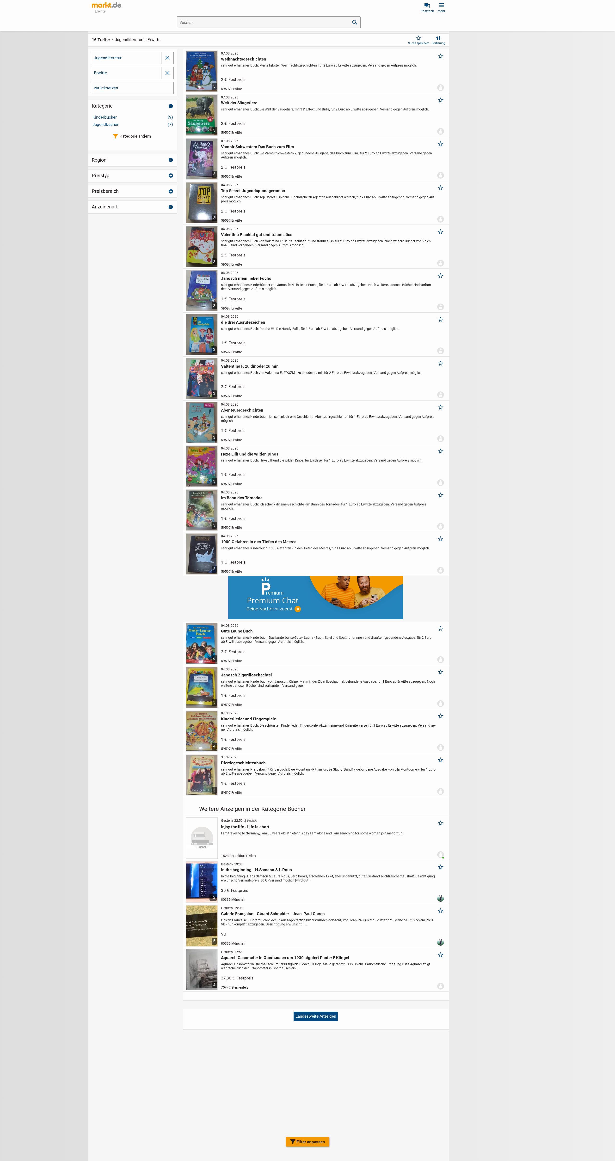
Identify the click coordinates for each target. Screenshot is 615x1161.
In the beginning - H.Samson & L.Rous (256, 869)
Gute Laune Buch (237, 631)
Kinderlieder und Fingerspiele (248, 719)
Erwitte (100, 72)
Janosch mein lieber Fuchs (246, 278)
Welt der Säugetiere (239, 102)
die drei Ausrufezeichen (243, 322)
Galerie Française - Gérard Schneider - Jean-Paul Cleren (273, 913)
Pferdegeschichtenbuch (243, 762)
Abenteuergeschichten (242, 410)
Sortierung (438, 43)
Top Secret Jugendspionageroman (253, 190)
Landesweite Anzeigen (315, 1016)
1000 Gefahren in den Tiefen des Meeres (258, 541)
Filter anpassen (310, 1141)
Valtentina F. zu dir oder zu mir (249, 366)
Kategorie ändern (135, 136)
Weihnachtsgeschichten (243, 59)
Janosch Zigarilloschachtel (246, 675)
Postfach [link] (427, 11)
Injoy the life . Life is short (245, 826)
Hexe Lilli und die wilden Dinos (249, 454)
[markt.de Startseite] (106, 5)
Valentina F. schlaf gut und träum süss (256, 234)
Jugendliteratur (108, 57)
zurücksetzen (106, 87)
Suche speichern (418, 43)
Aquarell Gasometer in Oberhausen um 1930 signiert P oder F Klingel (285, 957)
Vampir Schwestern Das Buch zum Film (257, 146)
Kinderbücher (132, 117)
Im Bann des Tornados (242, 497)
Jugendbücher (132, 124)
